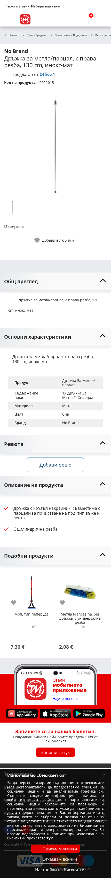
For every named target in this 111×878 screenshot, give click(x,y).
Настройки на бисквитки (59, 870)
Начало (13, 35)
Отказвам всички (60, 859)
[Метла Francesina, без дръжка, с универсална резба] (80, 590)
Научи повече (65, 699)
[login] (99, 19)
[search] (75, 19)
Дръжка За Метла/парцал (78, 382)
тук (49, 838)
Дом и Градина (37, 35)
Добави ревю (55, 464)
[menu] (11, 19)
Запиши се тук (55, 752)
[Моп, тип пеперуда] (31, 590)
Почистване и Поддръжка (71, 35)
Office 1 (47, 74)
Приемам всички (60, 848)
